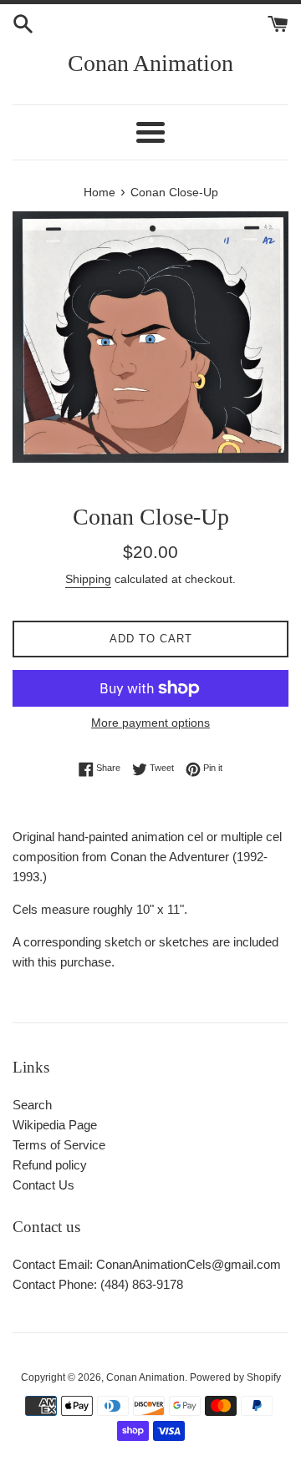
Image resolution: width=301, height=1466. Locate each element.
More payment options (150, 722)
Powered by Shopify (235, 1377)
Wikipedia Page (55, 1125)
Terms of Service (59, 1145)
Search (32, 1105)
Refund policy (50, 1165)
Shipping (88, 579)
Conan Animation (150, 63)
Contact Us (43, 1185)
